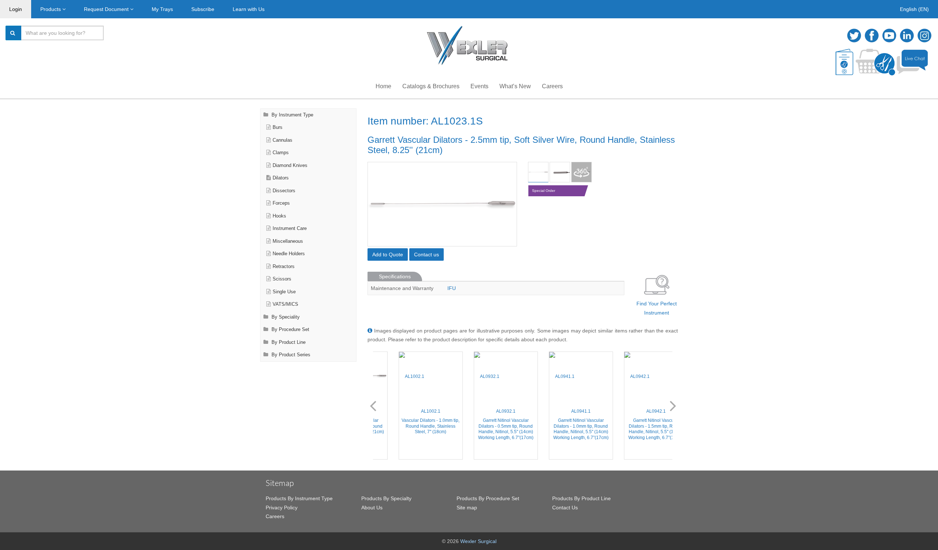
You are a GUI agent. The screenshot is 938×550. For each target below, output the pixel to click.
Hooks (279, 216)
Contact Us (565, 507)
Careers (552, 86)
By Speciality (285, 317)
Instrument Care (290, 228)
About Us (372, 507)
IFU (451, 288)
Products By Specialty (386, 498)
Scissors (282, 279)
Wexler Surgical (478, 541)
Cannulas (282, 140)
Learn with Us (249, 9)
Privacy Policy (282, 507)
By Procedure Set (289, 329)
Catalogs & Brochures (430, 86)
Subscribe (202, 9)
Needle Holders (289, 253)
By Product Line (288, 342)
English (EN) (914, 9)
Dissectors (284, 190)
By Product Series (290, 354)
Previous (373, 405)
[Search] (13, 33)
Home (383, 86)
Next (673, 405)
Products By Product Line (581, 498)
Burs (277, 127)
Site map (467, 507)
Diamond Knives (290, 165)
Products (51, 9)
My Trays (162, 9)
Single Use (284, 291)
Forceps (281, 203)
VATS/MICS (285, 304)
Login (15, 9)
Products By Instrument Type (299, 498)
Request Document (107, 9)
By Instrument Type (291, 115)
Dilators (281, 178)
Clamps (281, 152)
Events (479, 86)
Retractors (284, 266)
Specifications (395, 276)
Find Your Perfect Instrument (656, 308)
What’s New (515, 86)
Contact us (426, 254)
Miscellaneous (288, 241)
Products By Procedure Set (488, 498)
